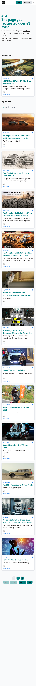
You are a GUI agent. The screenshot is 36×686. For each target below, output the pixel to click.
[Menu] (33, 2)
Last (29, 582)
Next (21, 582)
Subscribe (27, 2)
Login (18, 2)
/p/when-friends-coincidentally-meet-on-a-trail (16, 33)
